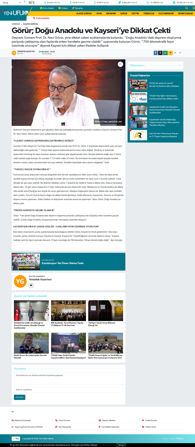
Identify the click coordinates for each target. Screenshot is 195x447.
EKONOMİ (111, 14)
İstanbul (26, 130)
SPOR (99, 14)
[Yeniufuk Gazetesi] (20, 281)
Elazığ (104, 187)
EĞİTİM (135, 14)
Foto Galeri (48, 8)
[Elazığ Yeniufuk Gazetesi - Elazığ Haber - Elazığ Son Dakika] (15, 13)
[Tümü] (180, 65)
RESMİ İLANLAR (185, 14)
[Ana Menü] (192, 8)
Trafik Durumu (151, 420)
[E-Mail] (31, 285)
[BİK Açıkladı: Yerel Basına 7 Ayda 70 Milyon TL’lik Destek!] (68, 310)
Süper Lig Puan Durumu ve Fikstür (29, 427)
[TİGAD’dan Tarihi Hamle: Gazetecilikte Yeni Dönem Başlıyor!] (68, 343)
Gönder (20, 397)
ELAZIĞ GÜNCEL (84, 14)
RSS (17, 439)
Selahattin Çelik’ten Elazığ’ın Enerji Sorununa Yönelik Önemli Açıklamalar (29, 325)
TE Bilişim (179, 439)
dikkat (30, 134)
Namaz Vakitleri (109, 420)
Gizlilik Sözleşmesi (107, 445)
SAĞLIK (123, 14)
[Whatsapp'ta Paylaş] (165, 53)
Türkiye (44, 150)
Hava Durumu (64, 420)
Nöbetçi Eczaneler (23, 420)
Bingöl (117, 195)
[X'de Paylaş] (160, 53)
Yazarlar (79, 8)
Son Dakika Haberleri (110, 427)
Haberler (16, 24)
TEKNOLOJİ (148, 14)
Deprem (105, 130)
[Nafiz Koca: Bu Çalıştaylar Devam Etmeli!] (31, 343)
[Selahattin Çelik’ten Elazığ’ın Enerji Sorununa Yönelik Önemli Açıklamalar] (31, 310)
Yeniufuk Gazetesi (40, 279)
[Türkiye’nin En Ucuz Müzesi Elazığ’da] (105, 310)
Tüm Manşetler (64, 427)
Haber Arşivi (151, 427)
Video (65, 8)
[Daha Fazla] (170, 53)
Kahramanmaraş (21, 175)
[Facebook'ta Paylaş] (155, 53)
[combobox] (12, 3)
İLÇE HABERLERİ (166, 14)
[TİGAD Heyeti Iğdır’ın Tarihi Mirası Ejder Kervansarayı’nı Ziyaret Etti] (105, 343)
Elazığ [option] (5, 3)
